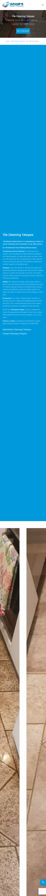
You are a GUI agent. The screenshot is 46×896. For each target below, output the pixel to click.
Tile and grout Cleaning (18, 41)
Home (7, 41)
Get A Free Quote (23, 31)
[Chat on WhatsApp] (43, 882)
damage (35, 315)
